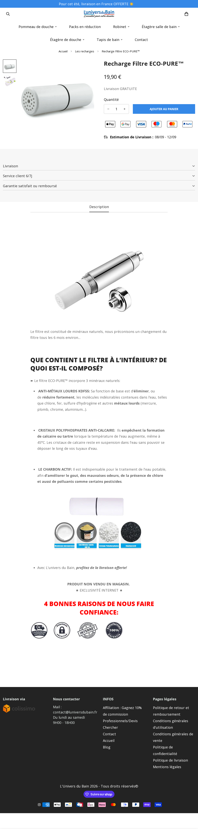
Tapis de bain (108, 39)
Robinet (119, 26)
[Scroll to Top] (190, 807)
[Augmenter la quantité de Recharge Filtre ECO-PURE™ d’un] (124, 109)
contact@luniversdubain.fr (75, 712)
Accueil (63, 51)
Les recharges (84, 51)
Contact (141, 39)
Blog (106, 747)
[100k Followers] (39, 804)
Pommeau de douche (36, 26)
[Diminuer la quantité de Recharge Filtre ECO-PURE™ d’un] (108, 109)
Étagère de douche (65, 39)
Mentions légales (167, 766)
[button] (186, 13)
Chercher (110, 727)
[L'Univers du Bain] (99, 14)
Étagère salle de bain (159, 26)
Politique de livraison (170, 760)
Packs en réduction (85, 26)
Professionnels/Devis (120, 720)
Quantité (111, 99)
